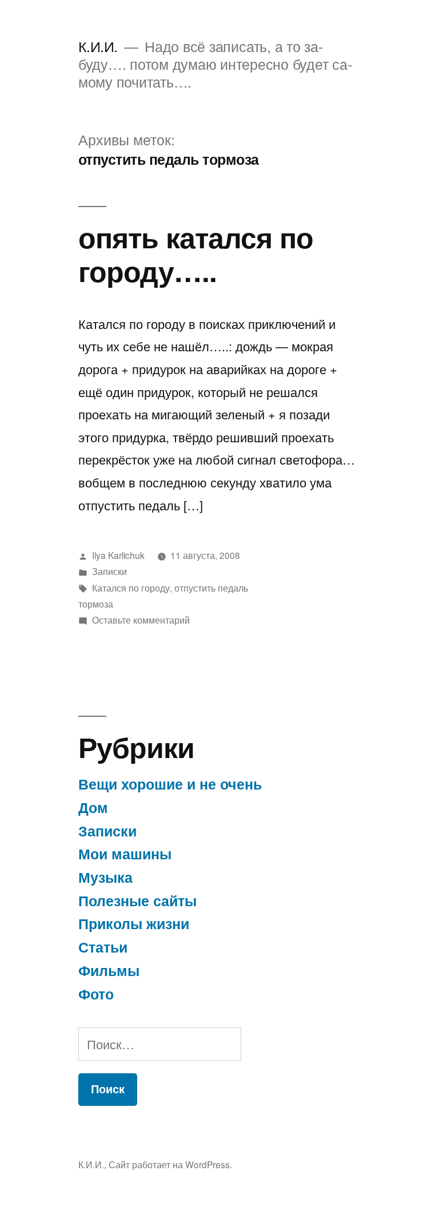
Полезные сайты (137, 900)
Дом (93, 807)
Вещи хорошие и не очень (170, 783)
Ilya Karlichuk (118, 555)
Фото (96, 993)
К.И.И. (98, 46)
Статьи (102, 947)
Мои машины (124, 853)
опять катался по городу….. (195, 253)
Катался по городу (131, 587)
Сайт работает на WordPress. (170, 1164)
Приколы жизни (133, 923)
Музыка (105, 877)
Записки (109, 571)
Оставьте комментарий (141, 619)
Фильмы (108, 970)
